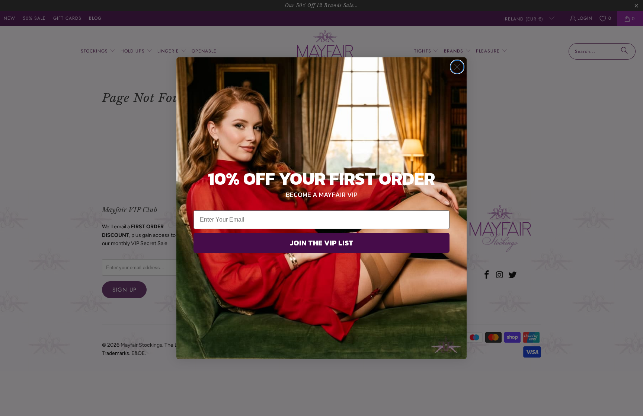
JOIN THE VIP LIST (322, 242)
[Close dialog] (457, 66)
